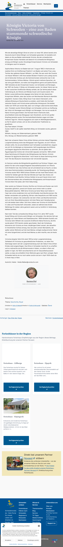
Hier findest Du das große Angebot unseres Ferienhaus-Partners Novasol (39, 468)
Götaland (12, 309)
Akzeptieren (8, 540)
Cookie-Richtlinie (13, 544)
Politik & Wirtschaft (34, 305)
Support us (51, 523)
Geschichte (14, 302)
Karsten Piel (9, 40)
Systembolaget (57, 318)
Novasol (28, 458)
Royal (21, 302)
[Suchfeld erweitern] (56, 6)
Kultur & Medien (17, 305)
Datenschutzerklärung (22, 544)
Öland (50, 305)
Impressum (30, 544)
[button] (39, 526)
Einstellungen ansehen (33, 540)
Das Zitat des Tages (15, 318)
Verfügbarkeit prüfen (16, 387)
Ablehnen (20, 540)
